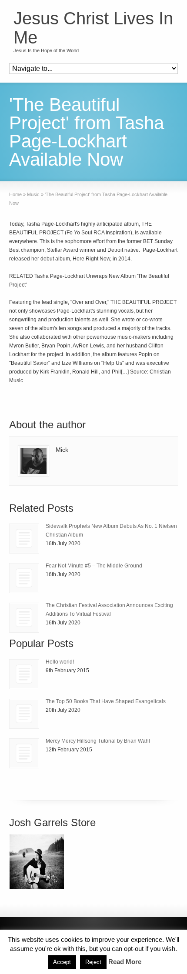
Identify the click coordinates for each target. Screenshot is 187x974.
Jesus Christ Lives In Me (93, 28)
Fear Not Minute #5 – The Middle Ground (94, 566)
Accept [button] (62, 962)
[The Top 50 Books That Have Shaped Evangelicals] (24, 714)
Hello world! (60, 662)
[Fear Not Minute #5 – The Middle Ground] (24, 578)
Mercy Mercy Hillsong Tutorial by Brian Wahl (98, 741)
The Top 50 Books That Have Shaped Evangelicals (106, 701)
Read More (124, 961)
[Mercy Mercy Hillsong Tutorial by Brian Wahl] (24, 753)
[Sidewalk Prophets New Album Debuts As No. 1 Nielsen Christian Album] (24, 539)
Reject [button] (93, 962)
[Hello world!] (24, 674)
